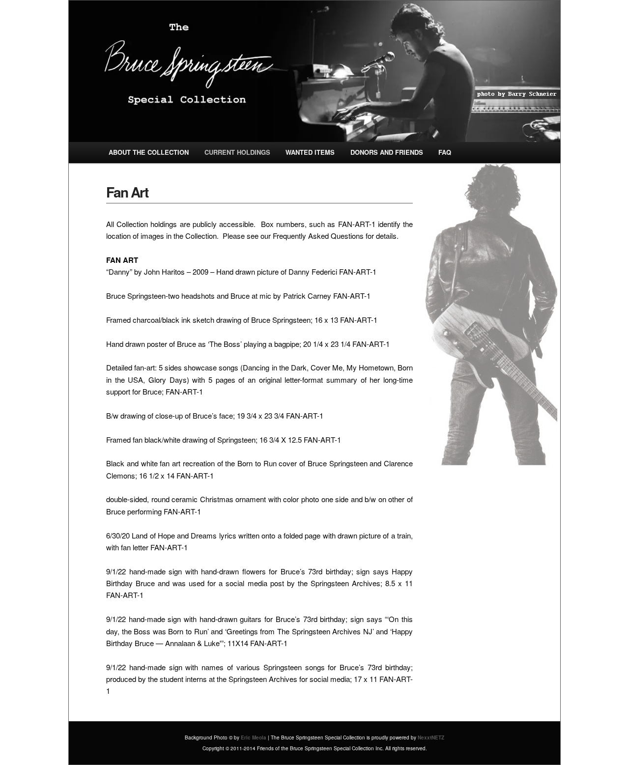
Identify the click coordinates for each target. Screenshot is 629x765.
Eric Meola (253, 737)
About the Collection (149, 152)
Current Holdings (237, 152)
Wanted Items (310, 152)
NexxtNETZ (431, 737)
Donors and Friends (386, 152)
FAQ (444, 152)
